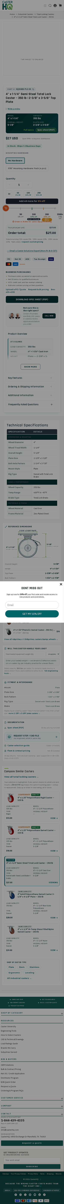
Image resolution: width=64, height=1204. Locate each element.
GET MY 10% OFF (32, 613)
